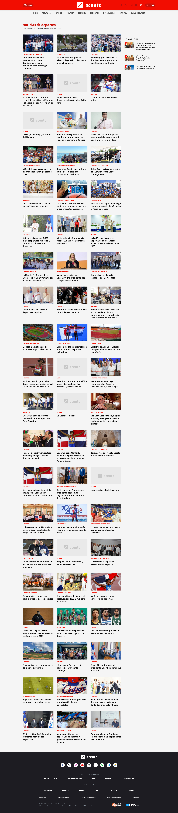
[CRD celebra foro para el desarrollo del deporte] (106, 554)
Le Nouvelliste (50, 779)
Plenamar (48, 790)
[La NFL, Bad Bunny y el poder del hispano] (38, 127)
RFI (93, 779)
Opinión (59, 13)
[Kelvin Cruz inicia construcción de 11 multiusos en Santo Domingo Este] (106, 161)
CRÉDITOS (136, 798)
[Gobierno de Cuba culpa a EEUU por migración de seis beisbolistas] (72, 692)
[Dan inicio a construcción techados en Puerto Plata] (106, 267)
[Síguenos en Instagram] (131, 5)
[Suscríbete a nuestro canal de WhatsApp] (102, 765)
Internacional (109, 13)
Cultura (123, 13)
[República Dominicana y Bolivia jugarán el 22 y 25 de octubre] (38, 692)
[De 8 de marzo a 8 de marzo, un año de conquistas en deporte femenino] (38, 554)
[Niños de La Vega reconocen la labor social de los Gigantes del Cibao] (38, 161)
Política (70, 13)
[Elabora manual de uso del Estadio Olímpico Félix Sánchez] (38, 339)
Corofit (130, 790)
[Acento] (89, 757)
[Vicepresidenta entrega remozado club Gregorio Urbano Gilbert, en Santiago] (106, 373)
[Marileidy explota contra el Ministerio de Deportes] (106, 588)
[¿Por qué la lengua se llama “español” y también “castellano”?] (140, 59)
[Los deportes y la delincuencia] (106, 484)
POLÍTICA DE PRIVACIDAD (88, 798)
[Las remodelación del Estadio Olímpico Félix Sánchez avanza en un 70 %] (106, 339)
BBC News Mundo (75, 779)
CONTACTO (42, 798)
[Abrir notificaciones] (141, 5)
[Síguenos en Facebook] (121, 5)
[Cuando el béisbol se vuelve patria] (106, 91)
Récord (65, 790)
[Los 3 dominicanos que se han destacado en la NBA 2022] (106, 623)
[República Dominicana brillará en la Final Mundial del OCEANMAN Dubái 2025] (72, 161)
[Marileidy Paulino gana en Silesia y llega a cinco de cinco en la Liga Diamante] (72, 52)
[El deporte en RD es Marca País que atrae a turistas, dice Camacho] (106, 519)
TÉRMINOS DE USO (63, 798)
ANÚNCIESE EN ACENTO (114, 798)
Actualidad (47, 13)
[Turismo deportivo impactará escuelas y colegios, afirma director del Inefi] (38, 446)
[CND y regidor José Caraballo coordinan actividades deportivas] (38, 728)
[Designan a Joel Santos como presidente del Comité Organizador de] (72, 484)
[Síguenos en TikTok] (96, 765)
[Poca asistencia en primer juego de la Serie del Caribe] (38, 657)
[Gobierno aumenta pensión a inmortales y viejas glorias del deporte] (72, 623)
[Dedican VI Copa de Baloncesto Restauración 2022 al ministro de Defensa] (72, 588)
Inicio (35, 13)
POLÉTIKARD (129, 779)
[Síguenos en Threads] (89, 765)
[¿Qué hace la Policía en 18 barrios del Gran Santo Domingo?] (72, 657)
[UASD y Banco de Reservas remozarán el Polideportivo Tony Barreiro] (38, 409)
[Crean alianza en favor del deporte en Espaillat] (38, 303)
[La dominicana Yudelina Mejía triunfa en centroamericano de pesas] (72, 519)
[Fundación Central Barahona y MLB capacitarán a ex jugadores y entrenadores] (106, 728)
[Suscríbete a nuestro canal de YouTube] (136, 5)
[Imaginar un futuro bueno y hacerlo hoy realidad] (72, 554)
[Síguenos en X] (126, 5)
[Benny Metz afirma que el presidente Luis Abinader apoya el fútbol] (106, 657)
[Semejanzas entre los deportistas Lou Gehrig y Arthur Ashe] (72, 91)
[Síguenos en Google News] (115, 765)
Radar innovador (138, 13)
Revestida (112, 790)
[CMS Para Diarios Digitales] (132, 805)
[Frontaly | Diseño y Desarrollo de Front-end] (116, 805)
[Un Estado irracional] (72, 409)
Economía (82, 13)
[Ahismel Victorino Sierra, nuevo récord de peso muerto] (72, 303)
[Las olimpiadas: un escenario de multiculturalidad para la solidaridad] (72, 339)
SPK (96, 790)
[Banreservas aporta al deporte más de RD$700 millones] (106, 446)
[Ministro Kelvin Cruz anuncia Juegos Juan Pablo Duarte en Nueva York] (72, 232)
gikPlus (82, 790)
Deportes (94, 13)
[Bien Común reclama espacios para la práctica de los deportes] (38, 588)
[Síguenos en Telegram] (109, 765)
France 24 (109, 779)
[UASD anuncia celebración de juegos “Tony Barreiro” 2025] (38, 195)
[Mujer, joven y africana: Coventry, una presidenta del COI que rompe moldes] (72, 267)
